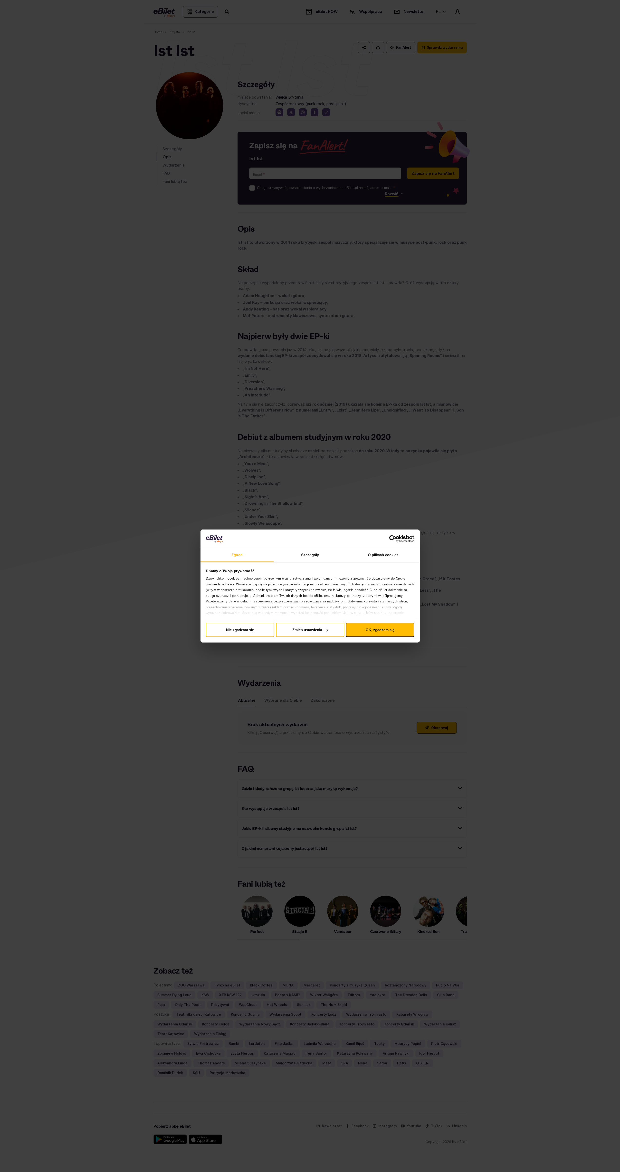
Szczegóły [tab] (310, 555)
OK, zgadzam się (380, 630)
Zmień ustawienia (307, 630)
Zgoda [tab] (236, 555)
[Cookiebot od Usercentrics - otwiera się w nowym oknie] (393, 539)
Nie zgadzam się (240, 630)
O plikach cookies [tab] (383, 555)
